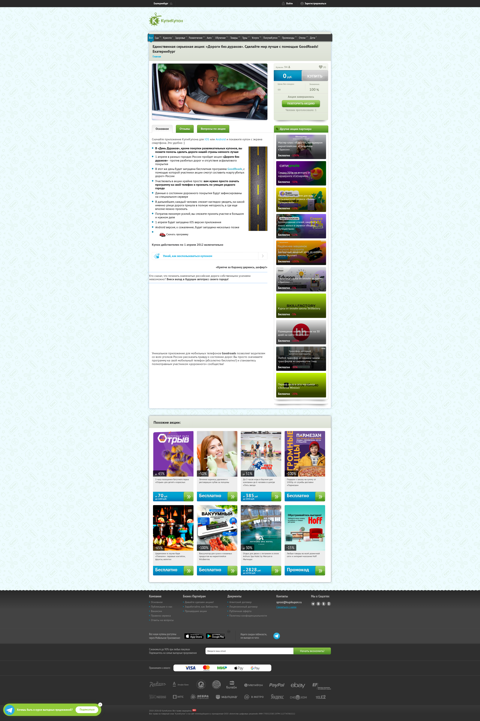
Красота (168, 38)
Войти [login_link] (289, 3)
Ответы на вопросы (162, 620)
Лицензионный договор (243, 606)
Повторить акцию (301, 103)
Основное (162, 129)
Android (221, 139)
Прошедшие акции (196, 611)
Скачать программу (177, 234)
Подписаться (87, 709)
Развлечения (197, 38)
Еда (158, 38)
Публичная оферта (240, 611)
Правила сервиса (161, 615)
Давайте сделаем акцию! (199, 602)
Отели (303, 38)
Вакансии (156, 611)
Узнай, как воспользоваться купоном (187, 256)
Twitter (324, 604)
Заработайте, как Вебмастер (201, 606)
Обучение (221, 38)
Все (151, 38)
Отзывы (185, 129)
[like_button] (321, 67)
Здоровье (181, 38)
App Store (194, 636)
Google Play (215, 636)
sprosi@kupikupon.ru (289, 602)
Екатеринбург (161, 3)
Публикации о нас (161, 606)
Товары (235, 38)
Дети (313, 38)
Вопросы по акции (213, 129)
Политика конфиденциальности (248, 615)
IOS (207, 139)
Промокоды (289, 38)
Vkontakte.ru (318, 604)
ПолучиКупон (271, 38)
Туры (246, 38)
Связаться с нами (286, 607)
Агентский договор (240, 602)
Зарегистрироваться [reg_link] (315, 3)
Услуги (256, 38)
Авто (210, 38)
